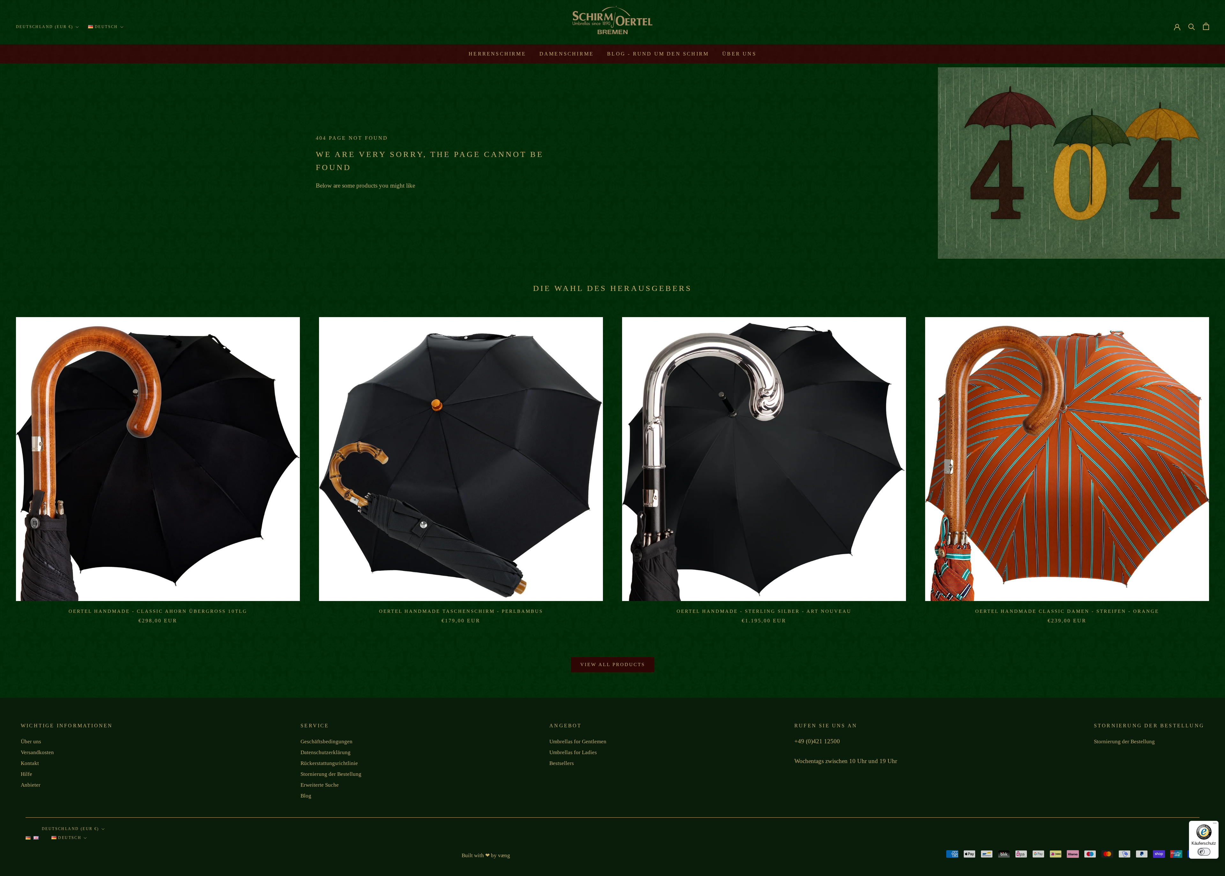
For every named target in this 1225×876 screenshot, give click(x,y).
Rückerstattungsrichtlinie (329, 763)
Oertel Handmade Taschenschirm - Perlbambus (461, 611)
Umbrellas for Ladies (573, 752)
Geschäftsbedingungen (327, 742)
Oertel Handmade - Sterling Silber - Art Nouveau (764, 611)
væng (504, 855)
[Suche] (1191, 26)
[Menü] (1215, 824)
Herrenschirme (497, 53)
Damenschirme (566, 53)
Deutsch (105, 27)
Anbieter (31, 785)
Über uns (739, 53)
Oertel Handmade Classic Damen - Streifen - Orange (1067, 611)
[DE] (28, 839)
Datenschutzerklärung (326, 752)
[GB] (36, 839)
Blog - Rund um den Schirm (658, 53)
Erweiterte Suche (320, 785)
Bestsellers (561, 763)
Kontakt (30, 763)
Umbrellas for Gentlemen (577, 742)
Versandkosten (37, 752)
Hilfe (26, 774)
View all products (612, 664)
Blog (306, 796)
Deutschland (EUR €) (44, 27)
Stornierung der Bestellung (331, 774)
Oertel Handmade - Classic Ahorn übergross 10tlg (158, 611)
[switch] (1204, 852)
